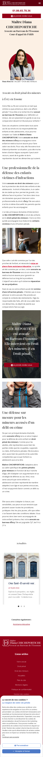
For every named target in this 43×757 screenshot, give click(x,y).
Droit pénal (21, 666)
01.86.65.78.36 (21, 10)
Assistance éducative (21, 624)
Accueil (17, 81)
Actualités (21, 675)
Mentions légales (21, 685)
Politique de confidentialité (22, 689)
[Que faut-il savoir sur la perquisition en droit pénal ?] (21, 566)
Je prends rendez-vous (22, 16)
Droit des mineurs (21, 671)
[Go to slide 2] (21, 606)
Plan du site (21, 680)
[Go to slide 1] (18, 606)
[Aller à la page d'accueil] (13, 3)
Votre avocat (21, 662)
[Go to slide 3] (24, 606)
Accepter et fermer (22, 751)
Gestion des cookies (21, 694)
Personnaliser (22, 745)
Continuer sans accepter (10, 737)
